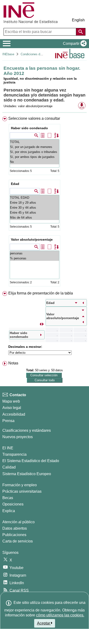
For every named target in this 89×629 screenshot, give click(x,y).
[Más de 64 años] (34, 217)
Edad (15, 184)
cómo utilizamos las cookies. (60, 615)
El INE (7, 448)
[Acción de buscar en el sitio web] (80, 32)
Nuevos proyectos (17, 437)
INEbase (8, 54)
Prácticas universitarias (22, 491)
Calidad (9, 467)
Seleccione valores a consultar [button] (34, 118)
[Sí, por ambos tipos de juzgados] (34, 156)
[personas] (34, 253)
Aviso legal (11, 408)
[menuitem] (44, 202)
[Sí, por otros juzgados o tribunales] (34, 151)
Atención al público (18, 522)
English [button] (78, 20)
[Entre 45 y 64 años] (34, 212)
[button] (74, 43)
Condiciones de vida (34, 54)
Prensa (8, 421)
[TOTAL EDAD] (34, 197)
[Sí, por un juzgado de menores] (34, 146)
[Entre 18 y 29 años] (34, 202)
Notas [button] (13, 363)
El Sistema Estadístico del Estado (30, 461)
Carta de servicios (17, 541)
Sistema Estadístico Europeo (26, 474)
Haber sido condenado (29, 128)
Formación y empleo (19, 485)
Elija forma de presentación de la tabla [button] (40, 293)
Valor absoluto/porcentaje (32, 239)
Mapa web (11, 401)
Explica (8, 511)
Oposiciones (12, 504)
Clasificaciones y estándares (26, 430)
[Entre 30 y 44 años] (34, 207)
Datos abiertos (14, 528)
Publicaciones (14, 535)
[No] (34, 161)
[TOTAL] (34, 141)
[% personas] (34, 258)
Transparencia (14, 454)
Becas (7, 498)
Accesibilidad (13, 414)
